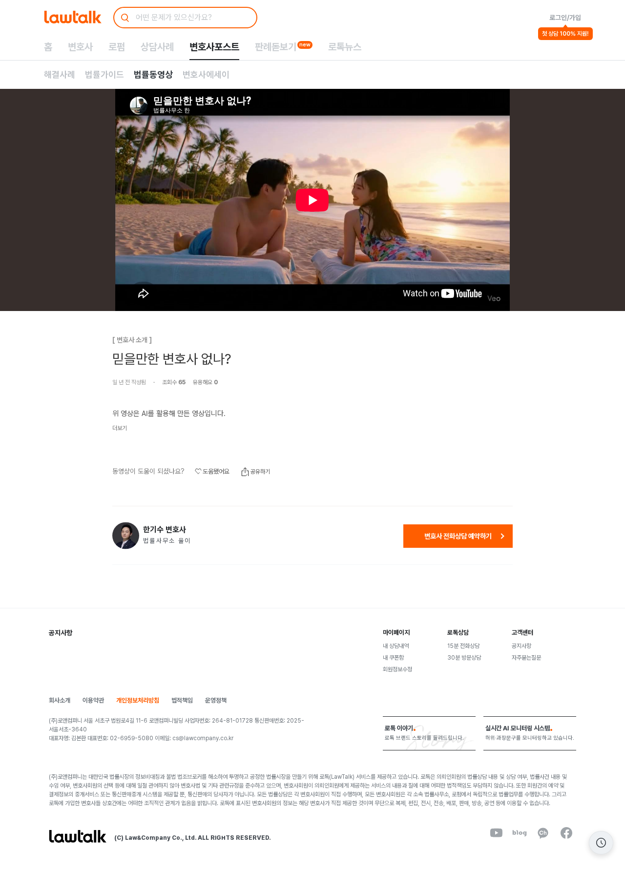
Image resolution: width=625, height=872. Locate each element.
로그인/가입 (565, 17)
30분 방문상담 (464, 657)
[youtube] (496, 833)
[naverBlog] (519, 833)
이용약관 (93, 700)
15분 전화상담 (463, 646)
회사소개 (59, 700)
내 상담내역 (396, 646)
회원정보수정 (397, 669)
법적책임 (182, 700)
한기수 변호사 (164, 530)
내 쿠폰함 (393, 657)
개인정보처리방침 (137, 700)
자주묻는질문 (526, 657)
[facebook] (566, 833)
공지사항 (521, 646)
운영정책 (216, 700)
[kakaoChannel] (543, 833)
